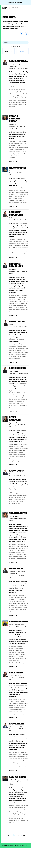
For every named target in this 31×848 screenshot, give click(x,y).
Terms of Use (24, 845)
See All (18, 46)
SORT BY (7, 51)
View (8, 835)
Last (24, 835)
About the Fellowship (15, 2)
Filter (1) (22, 51)
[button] (23, 42)
